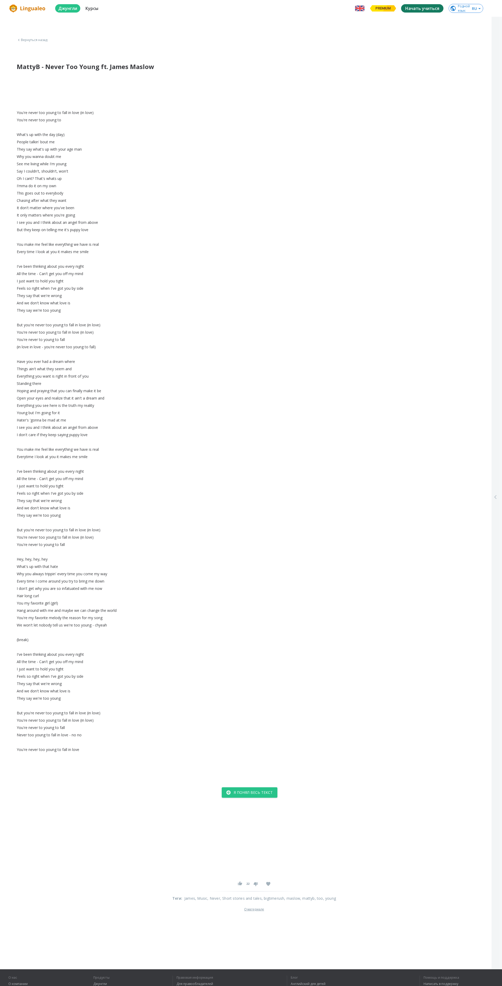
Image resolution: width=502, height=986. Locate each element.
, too (319, 898)
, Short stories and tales (241, 898)
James (189, 898)
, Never (213, 898)
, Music (201, 898)
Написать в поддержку (441, 984)
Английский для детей (308, 984)
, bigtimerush (273, 898)
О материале (254, 909)
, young (329, 898)
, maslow (292, 898)
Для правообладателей (194, 984)
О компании (18, 984)
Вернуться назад (34, 40)
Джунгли (100, 984)
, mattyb (307, 898)
